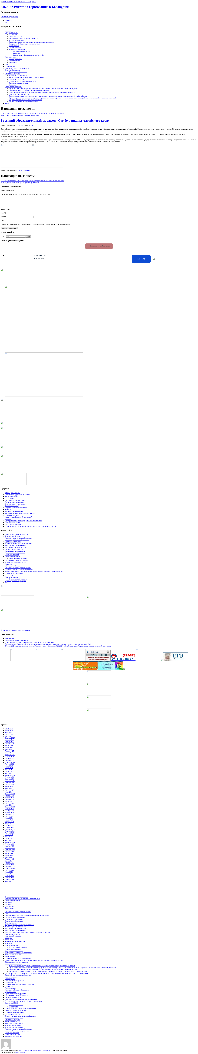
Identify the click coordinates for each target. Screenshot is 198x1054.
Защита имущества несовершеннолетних (23, 101)
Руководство (13, 34)
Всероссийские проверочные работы (18, 568)
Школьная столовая (12, 555)
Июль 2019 (9, 853)
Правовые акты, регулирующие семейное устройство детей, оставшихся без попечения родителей (43, 88)
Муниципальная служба (21, 51)
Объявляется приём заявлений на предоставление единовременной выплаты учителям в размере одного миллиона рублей (48, 644)
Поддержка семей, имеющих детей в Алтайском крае (23, 521)
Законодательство (15, 59)
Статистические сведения (14, 549)
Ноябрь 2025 (9, 742)
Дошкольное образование (14, 573)
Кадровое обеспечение (17, 49)
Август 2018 (9, 870)
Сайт (2, 220)
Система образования (12, 70)
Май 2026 (8, 732)
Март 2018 (8, 874)
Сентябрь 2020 (10, 831)
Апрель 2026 (9, 734)
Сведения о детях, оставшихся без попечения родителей (29, 90)
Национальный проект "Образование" (18, 517)
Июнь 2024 (9, 768)
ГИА (6, 64)
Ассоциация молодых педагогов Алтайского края (26, 77)
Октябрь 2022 (10, 799)
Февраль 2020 (10, 842)
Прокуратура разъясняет (13, 524)
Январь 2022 (9, 809)
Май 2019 (8, 857)
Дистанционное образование (15, 504)
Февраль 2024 (10, 775)
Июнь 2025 (9, 747)
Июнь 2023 (9, 786)
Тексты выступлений (16, 40)
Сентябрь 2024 (10, 762)
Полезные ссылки (11, 982)
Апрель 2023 (9, 790)
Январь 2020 (9, 844)
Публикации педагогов (13, 542)
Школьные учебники (12, 566)
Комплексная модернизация (15, 551)
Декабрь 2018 (9, 863)
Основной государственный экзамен (18, 975)
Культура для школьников (14, 511)
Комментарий (6, 209)
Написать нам (10, 66)
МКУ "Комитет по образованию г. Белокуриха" (36, 7)
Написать (141, 259)
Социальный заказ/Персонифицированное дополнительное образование (30, 526)
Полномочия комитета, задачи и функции (23, 38)
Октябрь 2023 (10, 781)
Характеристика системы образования (18, 538)
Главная (8, 31)
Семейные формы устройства (19, 94)
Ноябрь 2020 (9, 827)
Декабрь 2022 (9, 796)
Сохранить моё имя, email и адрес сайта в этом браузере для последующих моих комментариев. (36, 224)
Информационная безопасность (16, 508)
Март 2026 (8, 736)
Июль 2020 (9, 835)
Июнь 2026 (9, 730)
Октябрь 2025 (10, 743)
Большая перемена (11, 496)
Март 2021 (8, 824)
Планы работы (14, 46)
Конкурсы (12, 85)
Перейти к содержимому (9, 17)
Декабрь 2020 (9, 825)
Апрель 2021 (9, 822)
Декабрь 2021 (9, 810)
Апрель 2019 (9, 859)
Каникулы (8, 509)
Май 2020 (8, 837)
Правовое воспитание (12, 522)
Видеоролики (10, 906)
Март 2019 (8, 861)
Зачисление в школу (12, 506)
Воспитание (9, 498)
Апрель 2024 (9, 771)
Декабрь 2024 (9, 758)
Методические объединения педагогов (22, 81)
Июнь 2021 (9, 820)
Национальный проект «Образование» (18, 543)
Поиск (3, 236)
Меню (7, 22)
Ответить (27, 170)
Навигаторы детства (12, 515)
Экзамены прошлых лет (13, 1036)
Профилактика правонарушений (16, 560)
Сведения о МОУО (11, 33)
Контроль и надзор (11, 577)
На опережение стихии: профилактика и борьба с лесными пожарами (29, 642)
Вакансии (16, 53)
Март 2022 (8, 805)
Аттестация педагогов (13, 556)
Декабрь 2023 (9, 779)
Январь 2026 (9, 740)
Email (3, 217)
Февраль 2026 (10, 738)
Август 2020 (9, 833)
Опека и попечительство (13, 87)
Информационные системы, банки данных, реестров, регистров (31, 42)
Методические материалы (18, 75)
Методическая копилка (17, 79)
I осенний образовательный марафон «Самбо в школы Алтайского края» (55, 120)
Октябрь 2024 (10, 760)
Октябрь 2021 (10, 814)
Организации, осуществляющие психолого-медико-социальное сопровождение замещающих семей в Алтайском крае (46, 973)
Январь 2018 (9, 876)
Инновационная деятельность (15, 547)
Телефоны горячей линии (14, 1023)
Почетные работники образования (17, 540)
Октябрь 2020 (10, 829)
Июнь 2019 (9, 855)
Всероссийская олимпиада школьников (19, 569)
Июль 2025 (9, 745)
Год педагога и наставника (14, 502)
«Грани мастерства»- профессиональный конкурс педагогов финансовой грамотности (32, 113)
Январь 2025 (9, 756)
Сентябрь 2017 (10, 879)
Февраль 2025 (10, 755)
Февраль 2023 (10, 794)
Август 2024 (9, 764)
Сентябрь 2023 (10, 783)
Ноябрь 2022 (9, 797)
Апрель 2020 (9, 838)
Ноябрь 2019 (9, 846)
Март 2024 (8, 773)
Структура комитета (16, 36)
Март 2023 (8, 792)
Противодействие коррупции (15, 581)
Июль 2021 (9, 818)
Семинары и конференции (18, 83)
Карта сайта (9, 20)
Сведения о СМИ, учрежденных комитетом (24, 44)
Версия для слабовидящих (100, 246)
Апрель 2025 (9, 751)
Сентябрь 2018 (10, 868)
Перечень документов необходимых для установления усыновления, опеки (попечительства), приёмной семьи (48, 96)
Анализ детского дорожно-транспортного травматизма (21, 115)
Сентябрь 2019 (10, 850)
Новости (19, 170)
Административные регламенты (16, 534)
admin (32, 125)
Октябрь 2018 (10, 866)
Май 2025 (8, 749)
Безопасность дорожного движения (17, 495)
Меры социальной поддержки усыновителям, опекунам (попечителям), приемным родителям (42, 92)
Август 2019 (9, 851)
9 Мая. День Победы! (12, 493)
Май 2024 (8, 770)
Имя (3, 213)
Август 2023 (9, 784)
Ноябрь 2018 (9, 864)
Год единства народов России (15, 500)
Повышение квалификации (18, 558)
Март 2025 (8, 753)
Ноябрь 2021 (9, 812)
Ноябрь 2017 (9, 877)
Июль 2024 (9, 766)
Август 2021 (9, 816)
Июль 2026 (9, 729)
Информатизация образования (15, 545)
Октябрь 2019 (10, 848)
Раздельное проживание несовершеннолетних (25, 100)
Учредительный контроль (18, 579)
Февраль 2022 (10, 807)
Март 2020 (8, 840)
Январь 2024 (9, 777)
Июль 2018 (9, 872)
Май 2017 (8, 881)
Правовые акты (10, 57)
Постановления (14, 61)
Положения (13, 62)
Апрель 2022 (9, 803)
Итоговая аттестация (12, 934)
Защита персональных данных (15, 562)
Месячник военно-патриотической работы (20, 513)
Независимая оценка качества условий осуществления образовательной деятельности (35, 571)
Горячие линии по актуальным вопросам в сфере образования (27, 915)
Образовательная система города (16, 962)
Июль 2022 (9, 801)
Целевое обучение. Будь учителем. (17, 68)
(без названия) (10, 638)
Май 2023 (8, 788)
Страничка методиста (12, 74)
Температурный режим (13, 536)
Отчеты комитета (15, 48)
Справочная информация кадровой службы (28, 55)
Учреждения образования (18, 72)
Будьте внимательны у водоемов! (16, 640)
